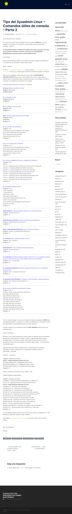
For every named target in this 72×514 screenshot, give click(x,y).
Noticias (57, 232)
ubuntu (61, 111)
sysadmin (61, 104)
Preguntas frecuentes (61, 245)
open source (60, 97)
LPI (56, 227)
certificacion (62, 49)
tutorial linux (57, 111)
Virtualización (59, 272)
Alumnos (57, 178)
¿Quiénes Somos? (60, 176)
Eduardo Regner (9, 34)
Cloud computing (59, 194)
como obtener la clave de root (16, 69)
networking (59, 94)
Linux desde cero (59, 222)
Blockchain (58, 189)
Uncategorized (59, 265)
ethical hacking (59, 74)
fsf (63, 74)
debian (64, 69)
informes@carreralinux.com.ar (13, 499)
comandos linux (64, 51)
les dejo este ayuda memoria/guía (19, 418)
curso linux (59, 64)
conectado (22, 467)
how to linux (61, 76)
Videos (57, 267)
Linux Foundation (59, 224)
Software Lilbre (59, 262)
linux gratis (60, 89)
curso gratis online (28, 438)
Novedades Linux (59, 235)
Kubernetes (58, 217)
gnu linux (56, 76)
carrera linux (7, 438)
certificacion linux (58, 51)
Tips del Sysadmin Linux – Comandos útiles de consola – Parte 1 (14, 448)
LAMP (56, 219)
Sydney (5, 511)
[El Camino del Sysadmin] (6, 4)
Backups (57, 184)
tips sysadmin (59, 107)
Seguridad (58, 259)
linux (61, 83)
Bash (56, 186)
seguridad (57, 101)
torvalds (58, 109)
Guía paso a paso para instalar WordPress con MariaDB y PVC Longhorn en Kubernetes (61, 126)
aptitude (57, 39)
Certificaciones (59, 191)
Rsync (56, 254)
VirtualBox (58, 270)
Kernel (56, 214)
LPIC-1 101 (58, 230)
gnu (66, 74)
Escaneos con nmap (60, 134)
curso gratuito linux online (59, 61)
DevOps (57, 199)
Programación (59, 249)
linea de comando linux (59, 80)
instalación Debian (58, 78)
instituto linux (64, 78)
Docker (57, 206)
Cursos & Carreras (60, 197)
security (64, 99)
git (56, 211)
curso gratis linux (17, 438)
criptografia (57, 53)
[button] (65, 4)
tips (65, 104)
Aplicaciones (58, 181)
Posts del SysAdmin (31, 34)
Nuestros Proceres (60, 237)
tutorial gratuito (64, 109)
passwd (57, 99)
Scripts (57, 257)
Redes (56, 252)
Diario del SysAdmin (60, 202)
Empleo (57, 209)
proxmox (61, 99)
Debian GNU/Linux (61, 72)
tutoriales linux (39, 438)
